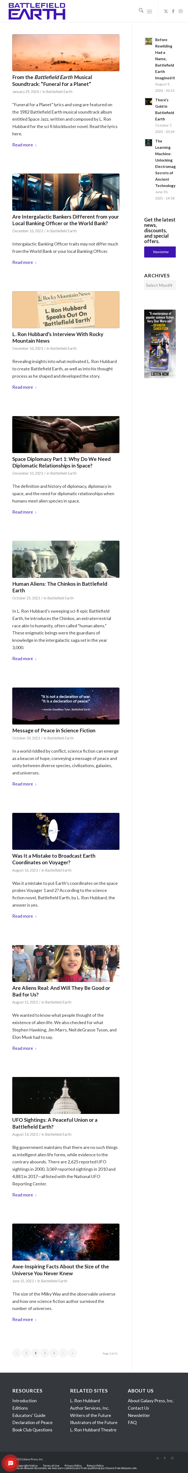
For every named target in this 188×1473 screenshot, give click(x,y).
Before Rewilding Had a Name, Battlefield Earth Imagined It (165, 58)
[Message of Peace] (65, 706)
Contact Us (138, 1408)
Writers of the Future (90, 1415)
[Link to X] (166, 11)
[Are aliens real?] (65, 963)
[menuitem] (138, 11)
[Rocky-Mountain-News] (65, 309)
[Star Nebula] (65, 1242)
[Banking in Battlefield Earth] (65, 192)
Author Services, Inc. (89, 1408)
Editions (20, 1408)
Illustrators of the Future (94, 1422)
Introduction (24, 1400)
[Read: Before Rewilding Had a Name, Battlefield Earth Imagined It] (148, 41)
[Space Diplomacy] (65, 434)
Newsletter (139, 1415)
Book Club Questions (32, 1429)
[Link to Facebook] (173, 11)
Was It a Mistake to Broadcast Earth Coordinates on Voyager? (53, 859)
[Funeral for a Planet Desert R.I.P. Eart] (65, 52)
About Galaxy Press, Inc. (151, 1400)
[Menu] (149, 11)
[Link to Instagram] (180, 11)
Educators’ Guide (29, 1415)
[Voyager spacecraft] (65, 831)
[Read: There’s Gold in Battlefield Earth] (148, 101)
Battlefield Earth (59, 92)
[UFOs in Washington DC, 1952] (65, 1095)
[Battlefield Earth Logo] (37, 11)
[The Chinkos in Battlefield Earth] (65, 559)
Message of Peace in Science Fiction (53, 730)
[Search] (138, 11)
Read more (22, 144)
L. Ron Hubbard (85, 1400)
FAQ (132, 1422)
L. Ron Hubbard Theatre (93, 1429)
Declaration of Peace (32, 1422)
